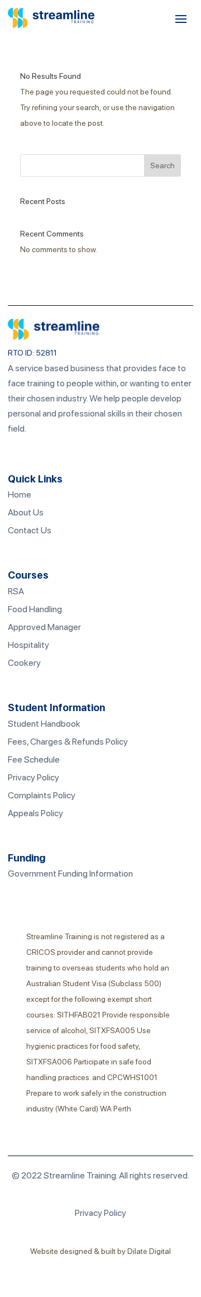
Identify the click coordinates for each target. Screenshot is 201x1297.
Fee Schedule (34, 759)
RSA (16, 591)
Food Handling (35, 609)
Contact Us (29, 530)
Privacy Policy (33, 777)
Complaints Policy (41, 795)
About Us (26, 512)
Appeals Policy (35, 813)
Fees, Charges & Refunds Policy (68, 741)
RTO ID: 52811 (32, 352)
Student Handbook (44, 723)
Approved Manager (44, 627)
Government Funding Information (70, 873)
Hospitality (28, 645)
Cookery (24, 662)
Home (19, 494)
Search (162, 165)
